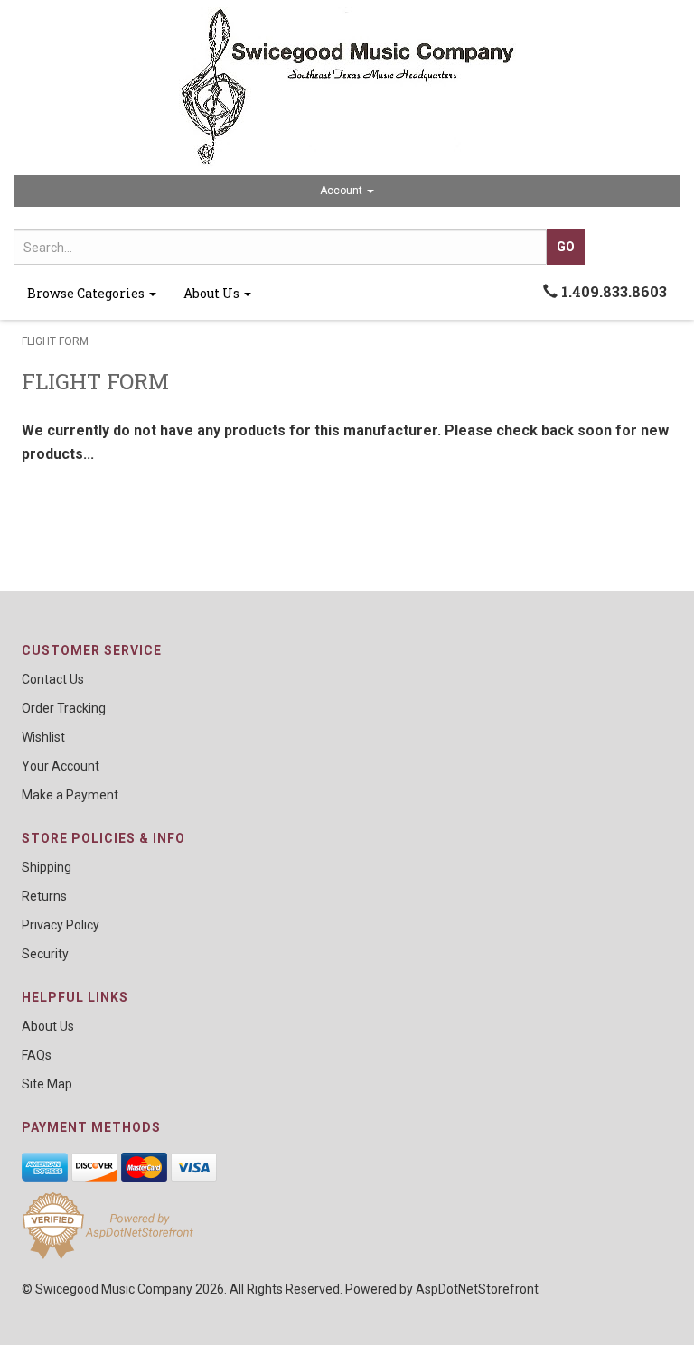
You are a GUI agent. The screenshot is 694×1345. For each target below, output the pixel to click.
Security (45, 954)
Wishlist (43, 737)
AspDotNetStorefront (477, 1289)
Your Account (60, 766)
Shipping (46, 867)
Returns (44, 896)
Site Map (47, 1084)
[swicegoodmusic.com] (347, 87)
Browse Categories (87, 293)
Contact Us (53, 679)
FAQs (37, 1055)
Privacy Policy (60, 925)
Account (342, 190)
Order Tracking (64, 708)
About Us (212, 293)
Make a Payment (70, 795)
